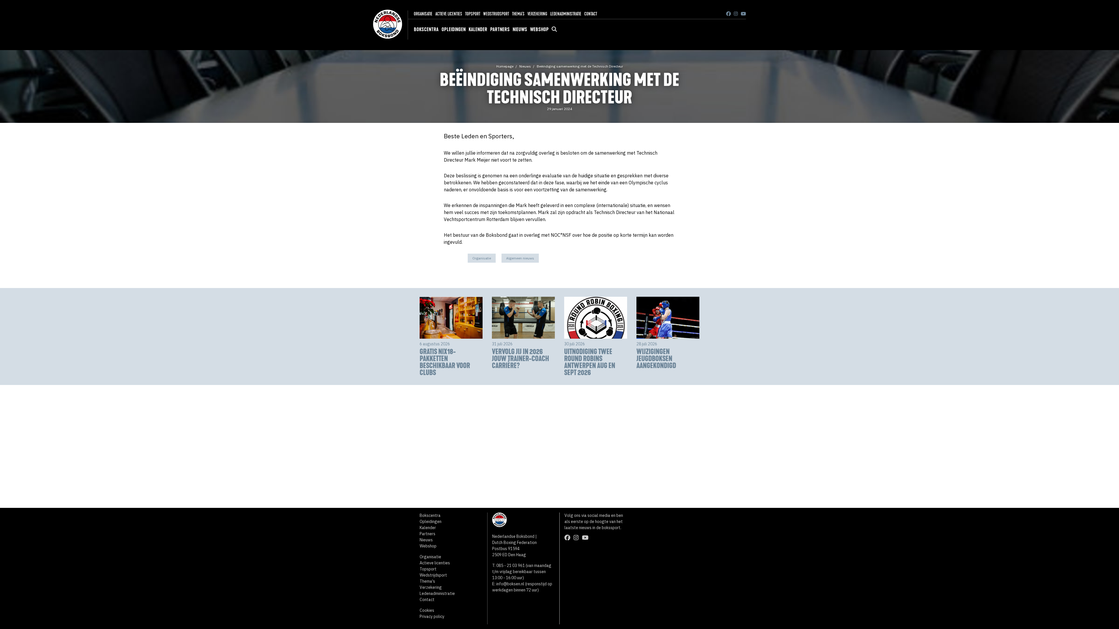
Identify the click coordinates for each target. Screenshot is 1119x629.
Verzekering (537, 14)
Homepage (504, 66)
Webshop (539, 29)
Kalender (478, 29)
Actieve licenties (448, 14)
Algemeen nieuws (520, 258)
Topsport (472, 14)
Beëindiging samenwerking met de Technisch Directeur (580, 66)
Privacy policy (432, 616)
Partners (500, 29)
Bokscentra (426, 29)
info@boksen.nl (510, 583)
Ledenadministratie (565, 14)
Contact (590, 14)
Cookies (427, 610)
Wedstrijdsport (496, 14)
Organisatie (423, 14)
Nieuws (520, 29)
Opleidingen (453, 29)
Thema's (518, 14)
